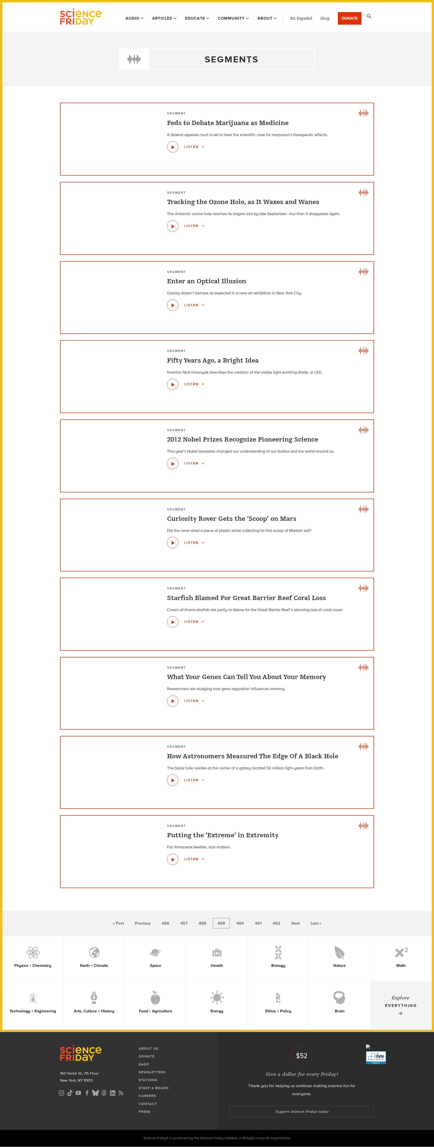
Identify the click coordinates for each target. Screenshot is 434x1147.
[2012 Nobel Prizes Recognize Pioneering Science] (172, 463)
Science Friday (80, 17)
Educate (195, 18)
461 (258, 923)
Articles (162, 18)
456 (165, 923)
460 (240, 923)
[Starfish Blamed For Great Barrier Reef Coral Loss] (172, 621)
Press (144, 1112)
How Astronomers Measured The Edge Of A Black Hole (252, 756)
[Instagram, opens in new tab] (61, 1092)
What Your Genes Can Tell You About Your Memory (246, 677)
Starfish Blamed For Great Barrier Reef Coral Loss (246, 598)
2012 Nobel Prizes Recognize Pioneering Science (242, 439)
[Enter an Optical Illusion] (172, 305)
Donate (350, 18)
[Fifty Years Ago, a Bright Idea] (172, 384)
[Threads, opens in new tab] (104, 1092)
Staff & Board (154, 1088)
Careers (147, 1096)
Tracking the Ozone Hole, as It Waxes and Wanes (243, 202)
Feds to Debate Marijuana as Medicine (228, 123)
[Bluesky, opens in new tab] (95, 1092)
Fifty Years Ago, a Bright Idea (213, 360)
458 (202, 923)
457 (184, 923)
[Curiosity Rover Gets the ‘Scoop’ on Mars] (172, 542)
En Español (301, 18)
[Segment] (363, 113)
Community (231, 18)
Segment (176, 113)
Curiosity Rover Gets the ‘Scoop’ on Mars (231, 519)
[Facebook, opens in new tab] (87, 1092)
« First (118, 923)
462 (276, 923)
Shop (325, 18)
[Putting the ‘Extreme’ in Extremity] (172, 859)
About (265, 18)
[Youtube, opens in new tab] (78, 1092)
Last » (316, 923)
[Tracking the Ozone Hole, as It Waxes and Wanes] (172, 226)
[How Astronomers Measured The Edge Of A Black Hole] (172, 780)
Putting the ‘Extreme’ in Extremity (223, 835)
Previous (143, 923)
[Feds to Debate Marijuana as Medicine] (172, 146)
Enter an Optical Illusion (206, 281)
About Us (148, 1048)
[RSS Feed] (121, 1092)
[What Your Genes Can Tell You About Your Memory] (172, 701)
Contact (148, 1104)
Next (295, 923)
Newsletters (152, 1072)
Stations (148, 1080)
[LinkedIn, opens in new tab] (112, 1092)
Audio (132, 18)
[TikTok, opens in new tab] (70, 1092)
